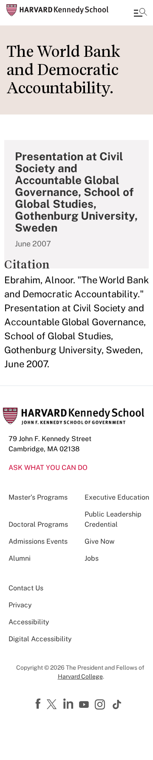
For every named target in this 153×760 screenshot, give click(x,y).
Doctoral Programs (38, 524)
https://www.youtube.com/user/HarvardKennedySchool (85, 705)
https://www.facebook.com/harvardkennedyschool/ (39, 704)
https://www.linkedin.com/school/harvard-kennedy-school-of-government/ (69, 704)
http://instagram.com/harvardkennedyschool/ (101, 705)
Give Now (99, 541)
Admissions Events (38, 541)
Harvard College (80, 676)
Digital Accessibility (40, 639)
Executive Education (117, 497)
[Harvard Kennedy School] (57, 10)
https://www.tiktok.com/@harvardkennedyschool (117, 704)
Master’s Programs (38, 497)
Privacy (20, 605)
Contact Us (25, 588)
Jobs (92, 558)
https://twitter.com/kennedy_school (53, 704)
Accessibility (28, 622)
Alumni (19, 558)
